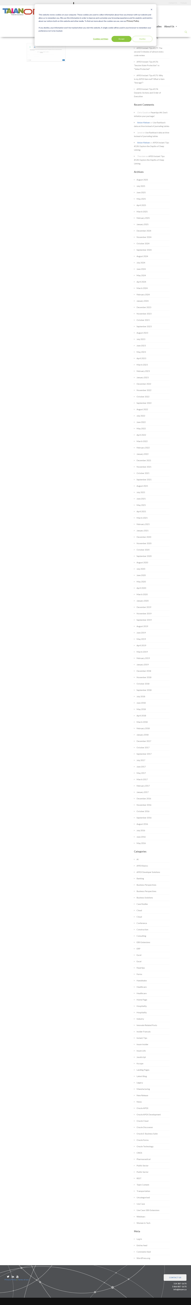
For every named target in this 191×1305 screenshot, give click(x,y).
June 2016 (141, 836)
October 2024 (143, 243)
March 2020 (142, 594)
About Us (169, 26)
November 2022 (144, 390)
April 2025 (141, 205)
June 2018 (141, 703)
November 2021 (144, 466)
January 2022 (143, 454)
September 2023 (144, 326)
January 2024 (143, 301)
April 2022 (141, 435)
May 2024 (141, 275)
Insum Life (141, 1050)
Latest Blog (142, 1076)
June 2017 (141, 766)
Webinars (141, 1216)
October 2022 (143, 396)
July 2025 (141, 186)
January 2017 (143, 792)
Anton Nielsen (143, 122)
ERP (138, 948)
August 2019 (142, 626)
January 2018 (143, 734)
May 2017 (141, 773)
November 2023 (144, 313)
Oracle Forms (143, 1140)
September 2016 (144, 817)
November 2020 (144, 543)
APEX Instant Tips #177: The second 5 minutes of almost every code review (148, 52)
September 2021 (144, 479)
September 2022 (144, 403)
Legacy (140, 1082)
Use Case (141, 1204)
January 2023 (143, 377)
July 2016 (141, 830)
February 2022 (143, 447)
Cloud (139, 910)
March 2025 (142, 211)
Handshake (142, 980)
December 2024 (144, 230)
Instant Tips (142, 1038)
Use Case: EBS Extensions (148, 1210)
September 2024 (144, 250)
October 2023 (143, 320)
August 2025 (142, 179)
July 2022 (141, 415)
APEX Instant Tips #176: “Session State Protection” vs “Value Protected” (146, 65)
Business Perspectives (146, 885)
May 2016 (141, 843)
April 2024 (141, 281)
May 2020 (141, 581)
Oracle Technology (145, 1146)
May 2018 (141, 709)
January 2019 (143, 664)
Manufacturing (143, 1089)
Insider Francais (144, 1031)
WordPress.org (143, 1258)
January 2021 (143, 530)
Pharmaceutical (143, 1159)
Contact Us (173, 3)
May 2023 (141, 352)
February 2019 (143, 658)
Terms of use (23, 1279)
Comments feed (144, 1251)
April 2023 (141, 358)
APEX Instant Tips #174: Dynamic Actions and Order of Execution (147, 93)
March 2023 (142, 364)
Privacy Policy (133, 21)
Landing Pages (143, 1070)
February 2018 (143, 728)
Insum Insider (142, 1044)
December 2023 (144, 307)
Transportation (143, 1191)
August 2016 (142, 824)
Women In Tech (143, 1223)
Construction (142, 929)
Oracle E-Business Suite (147, 1133)
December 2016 (144, 798)
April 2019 (141, 645)
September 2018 (144, 690)
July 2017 (141, 760)
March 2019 (142, 651)
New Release (142, 1095)
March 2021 (142, 518)
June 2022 (141, 422)
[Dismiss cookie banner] (151, 9)
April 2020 (141, 588)
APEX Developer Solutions (148, 872)
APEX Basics (142, 865)
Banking (140, 878)
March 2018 (142, 722)
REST (139, 1178)
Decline (142, 39)
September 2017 (144, 754)
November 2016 (144, 805)
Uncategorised (143, 1197)
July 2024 (141, 262)
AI (138, 859)
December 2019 (144, 607)
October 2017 (143, 747)
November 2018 (144, 677)
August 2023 (142, 332)
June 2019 (141, 632)
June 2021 (141, 498)
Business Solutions (145, 897)
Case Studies (142, 904)
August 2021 (142, 486)
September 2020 (144, 556)
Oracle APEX (142, 1108)
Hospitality (142, 1006)
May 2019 (141, 639)
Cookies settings (100, 39)
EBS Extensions (143, 942)
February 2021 (143, 524)
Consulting (141, 936)
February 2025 (143, 218)
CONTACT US (175, 1277)
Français (184, 3)
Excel (139, 955)
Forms (139, 974)
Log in (139, 1239)
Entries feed (142, 1245)
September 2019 (144, 620)
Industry (140, 1019)
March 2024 (142, 288)
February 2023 (143, 371)
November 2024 (144, 237)
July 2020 (141, 569)
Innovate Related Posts (147, 1025)
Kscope (140, 1063)
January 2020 (143, 600)
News (139, 1101)
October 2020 (143, 549)
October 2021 (143, 473)
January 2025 (143, 224)
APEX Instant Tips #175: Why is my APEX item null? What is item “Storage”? (149, 79)
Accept (121, 39)
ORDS (139, 1152)
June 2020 (141, 575)
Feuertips (141, 967)
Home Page (142, 999)
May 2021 (141, 505)
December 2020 (144, 537)
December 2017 (144, 741)
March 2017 (142, 779)
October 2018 (143, 683)
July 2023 (141, 339)
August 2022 (142, 409)
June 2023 (141, 345)
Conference (142, 923)
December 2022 (144, 384)
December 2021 (144, 460)
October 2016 (143, 811)
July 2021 (141, 492)
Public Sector (143, 1165)
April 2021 (141, 511)
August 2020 (142, 562)
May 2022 (141, 428)
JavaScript (141, 1057)
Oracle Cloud (142, 1121)
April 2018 (141, 715)
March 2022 (142, 441)
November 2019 (144, 613)
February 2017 (143, 785)
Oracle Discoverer (145, 1127)
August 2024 (142, 256)
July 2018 (141, 696)
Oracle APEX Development (149, 1114)
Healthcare (142, 987)
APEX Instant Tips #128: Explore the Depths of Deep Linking (151, 146)
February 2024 (143, 294)
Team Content (143, 1184)
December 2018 (144, 671)
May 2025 (141, 199)
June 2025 (141, 192)
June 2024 (141, 269)
